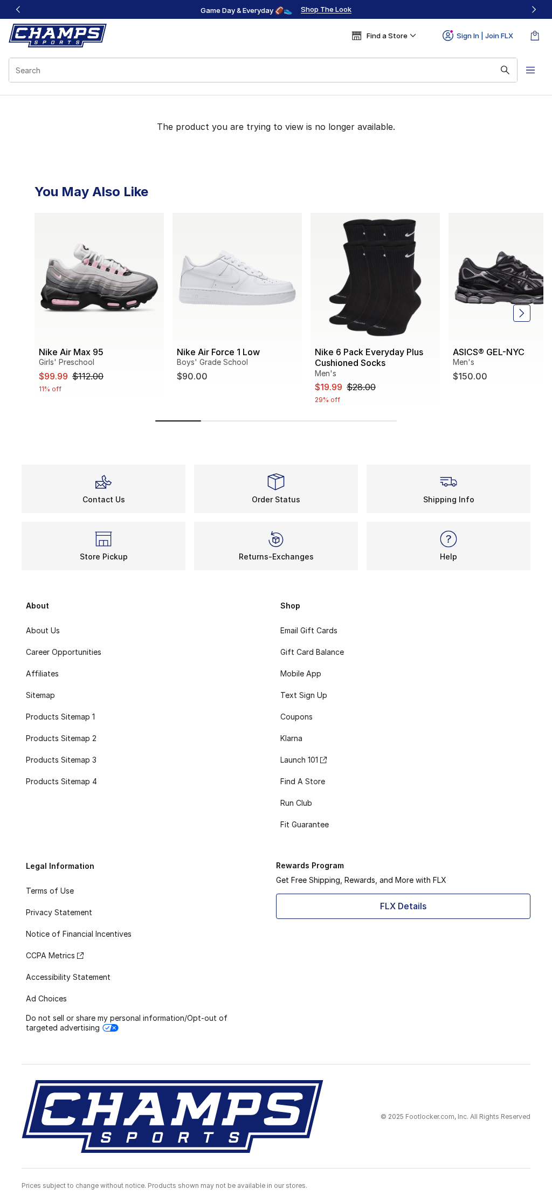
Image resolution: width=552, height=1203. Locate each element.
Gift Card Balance (312, 651)
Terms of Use (50, 890)
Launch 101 (299, 759)
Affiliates (42, 673)
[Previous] (18, 9)
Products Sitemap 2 (61, 738)
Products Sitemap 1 (60, 716)
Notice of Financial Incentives (79, 933)
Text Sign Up (303, 695)
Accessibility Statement (68, 976)
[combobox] (263, 70)
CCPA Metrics (50, 955)
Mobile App (300, 673)
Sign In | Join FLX (485, 35)
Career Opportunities (63, 651)
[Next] (533, 9)
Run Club (296, 802)
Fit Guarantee (304, 824)
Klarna (291, 738)
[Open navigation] (530, 70)
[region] (276, 9)
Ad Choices (46, 998)
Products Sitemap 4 (61, 781)
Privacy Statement (59, 912)
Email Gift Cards (308, 630)
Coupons (296, 716)
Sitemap (40, 695)
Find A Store (302, 781)
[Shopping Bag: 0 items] (534, 35)
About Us (43, 630)
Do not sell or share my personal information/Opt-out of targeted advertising (126, 1022)
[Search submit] (505, 70)
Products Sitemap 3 (61, 759)
